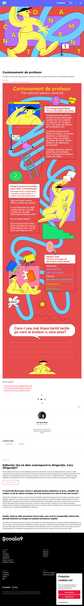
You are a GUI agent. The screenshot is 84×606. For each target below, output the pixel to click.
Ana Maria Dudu (42, 422)
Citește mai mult (10, 482)
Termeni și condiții (49, 572)
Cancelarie (6, 556)
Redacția (45, 554)
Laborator (6, 554)
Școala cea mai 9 (8, 560)
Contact (45, 556)
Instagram (6, 574)
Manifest (45, 552)
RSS (4, 579)
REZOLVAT (6, 558)
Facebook (5, 572)
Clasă (4, 552)
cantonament (9, 444)
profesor (21, 444)
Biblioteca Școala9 (8, 562)
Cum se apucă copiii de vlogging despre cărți (18, 386)
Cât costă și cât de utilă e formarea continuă (17, 388)
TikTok (5, 577)
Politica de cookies (48, 574)
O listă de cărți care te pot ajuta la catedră (17, 390)
